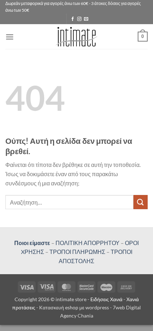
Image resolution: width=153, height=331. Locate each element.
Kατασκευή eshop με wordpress (74, 307)
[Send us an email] (86, 19)
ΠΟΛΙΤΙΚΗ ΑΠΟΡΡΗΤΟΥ (88, 242)
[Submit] (140, 202)
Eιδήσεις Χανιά (106, 299)
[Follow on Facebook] (72, 19)
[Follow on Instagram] (79, 19)
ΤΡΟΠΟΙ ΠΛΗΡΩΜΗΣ (77, 251)
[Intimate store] (77, 37)
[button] (9, 36)
